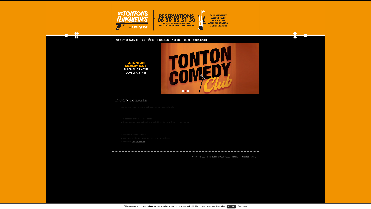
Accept (231, 206)
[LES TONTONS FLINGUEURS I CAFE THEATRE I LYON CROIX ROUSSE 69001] (173, 21)
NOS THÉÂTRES (148, 39)
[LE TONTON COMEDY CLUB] (185, 44)
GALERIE (186, 39)
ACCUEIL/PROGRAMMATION (127, 39)
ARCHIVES (176, 39)
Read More (242, 206)
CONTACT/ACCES (200, 39)
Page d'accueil (138, 141)
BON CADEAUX (163, 39)
